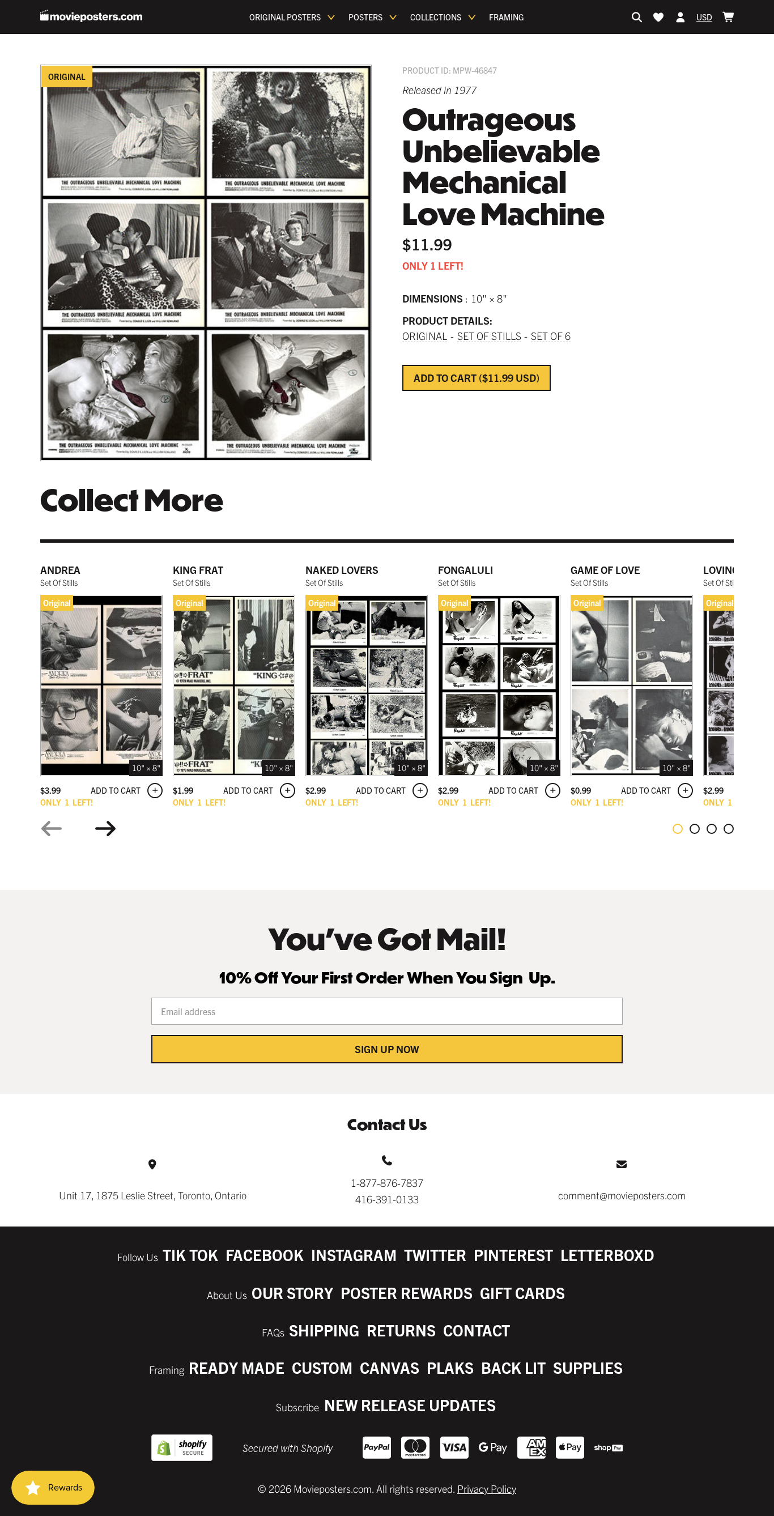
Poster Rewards (407, 1292)
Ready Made (236, 1367)
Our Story (292, 1292)
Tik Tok (190, 1254)
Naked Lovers (342, 569)
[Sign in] (680, 17)
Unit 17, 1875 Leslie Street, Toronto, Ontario (152, 1195)
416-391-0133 (387, 1199)
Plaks (450, 1367)
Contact (476, 1330)
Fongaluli (465, 569)
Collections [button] (435, 17)
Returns (401, 1330)
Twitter (435, 1254)
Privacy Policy (486, 1488)
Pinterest (513, 1254)
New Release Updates (410, 1404)
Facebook (265, 1254)
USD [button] (704, 17)
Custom (322, 1367)
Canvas (389, 1367)
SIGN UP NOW (387, 1048)
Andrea (60, 569)
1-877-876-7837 (387, 1182)
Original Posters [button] (285, 17)
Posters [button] (365, 17)
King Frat (198, 569)
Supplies (588, 1367)
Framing (506, 17)
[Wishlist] (658, 17)
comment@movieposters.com (622, 1195)
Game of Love (605, 569)
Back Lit (513, 1367)
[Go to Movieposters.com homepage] (91, 16)
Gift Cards (522, 1292)
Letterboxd (607, 1254)
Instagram (354, 1254)
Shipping (324, 1330)
